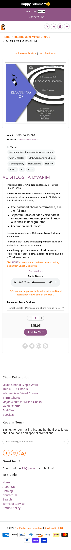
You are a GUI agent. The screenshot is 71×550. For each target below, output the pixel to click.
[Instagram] (14, 453)
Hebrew (49, 163)
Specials (8, 414)
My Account (31, 11)
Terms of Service (13, 503)
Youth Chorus (11, 406)
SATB (30, 169)
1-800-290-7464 (36, 17)
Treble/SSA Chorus (15, 389)
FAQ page (28, 468)
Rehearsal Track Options (21, 302)
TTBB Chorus (11, 397)
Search (7, 499)
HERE (15, 262)
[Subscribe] (64, 441)
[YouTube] (22, 453)
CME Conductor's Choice (42, 158)
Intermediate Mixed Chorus (32, 36)
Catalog (7, 491)
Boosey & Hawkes (28, 139)
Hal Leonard (34, 163)
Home (6, 36)
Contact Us (9, 495)
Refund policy (11, 508)
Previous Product (26, 53)
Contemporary (16, 163)
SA (21, 169)
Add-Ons (8, 410)
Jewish (12, 169)
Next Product (46, 53)
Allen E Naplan (16, 158)
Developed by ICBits (54, 528)
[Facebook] (6, 453)
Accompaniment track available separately (31, 152)
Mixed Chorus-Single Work (20, 385)
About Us (8, 486)
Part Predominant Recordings (29, 528)
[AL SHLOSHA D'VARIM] (35, 93)
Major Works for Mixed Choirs (22, 402)
